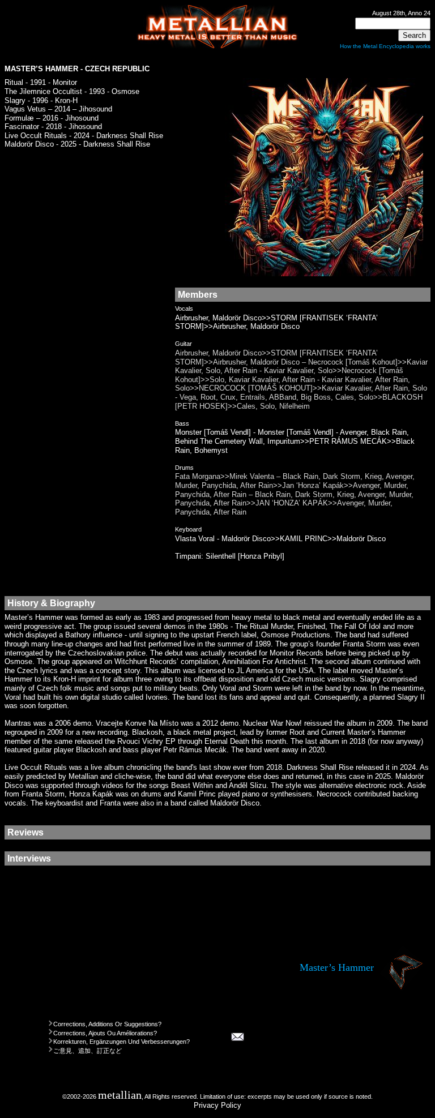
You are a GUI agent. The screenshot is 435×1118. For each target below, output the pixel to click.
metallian (120, 1095)
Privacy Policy (217, 1105)
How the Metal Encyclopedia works (385, 46)
